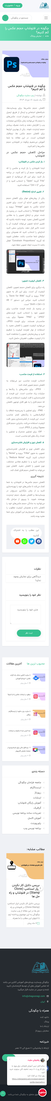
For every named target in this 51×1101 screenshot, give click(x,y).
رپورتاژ (38, 792)
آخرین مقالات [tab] (14, 664)
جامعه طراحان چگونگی (30, 782)
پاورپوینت (36, 823)
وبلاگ (46, 1021)
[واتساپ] (25, 541)
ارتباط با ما (44, 1026)
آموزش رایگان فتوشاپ (30, 803)
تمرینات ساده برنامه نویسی (27, 813)
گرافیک (38, 808)
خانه (47, 36)
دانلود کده (44, 1017)
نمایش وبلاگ (36, 36)
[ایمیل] (18, 541)
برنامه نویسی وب (32, 828)
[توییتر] (39, 541)
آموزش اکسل (35, 818)
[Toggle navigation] (46, 18)
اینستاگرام (36, 787)
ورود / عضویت (12, 5)
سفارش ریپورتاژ (42, 1030)
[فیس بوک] (32, 541)
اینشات (37, 798)
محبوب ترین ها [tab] (36, 664)
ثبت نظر (29, 633)
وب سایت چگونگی (25, 95)
